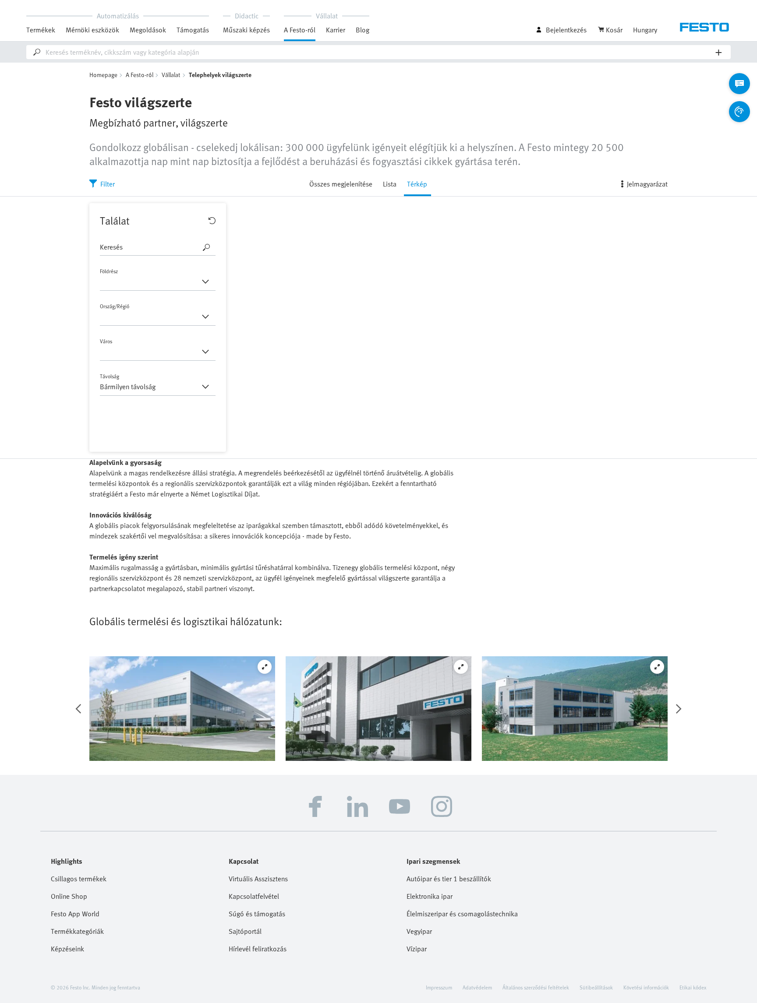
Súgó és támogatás (257, 913)
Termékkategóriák (77, 931)
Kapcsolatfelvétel (254, 896)
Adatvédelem (477, 987)
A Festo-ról (139, 74)
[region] (378, 327)
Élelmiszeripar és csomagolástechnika (462, 913)
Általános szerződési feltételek (535, 987)
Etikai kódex (692, 987)
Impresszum (439, 987)
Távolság (128, 382)
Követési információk (646, 987)
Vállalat (171, 74)
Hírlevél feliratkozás (258, 948)
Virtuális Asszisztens (258, 878)
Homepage (103, 74)
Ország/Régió (114, 306)
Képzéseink (67, 948)
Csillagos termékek (78, 878)
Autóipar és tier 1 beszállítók (449, 878)
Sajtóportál (245, 931)
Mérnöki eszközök (92, 30)
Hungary (645, 30)
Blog (362, 30)
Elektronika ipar (430, 896)
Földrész (109, 271)
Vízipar (417, 948)
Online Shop (69, 896)
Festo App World (75, 913)
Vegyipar (419, 931)
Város (106, 341)
